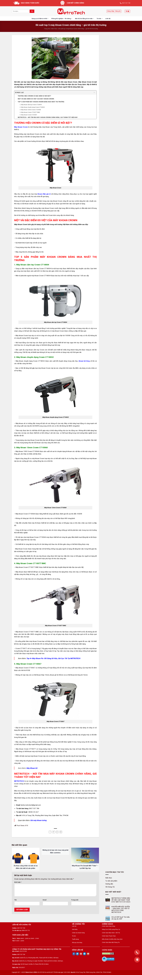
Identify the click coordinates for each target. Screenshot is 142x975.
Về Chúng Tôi (110, 887)
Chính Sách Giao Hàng (108, 926)
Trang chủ (47, 28)
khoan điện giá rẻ (44, 194)
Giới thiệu (75, 929)
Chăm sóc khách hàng (78, 932)
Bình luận (17, 882)
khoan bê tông (84, 361)
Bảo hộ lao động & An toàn (84, 18)
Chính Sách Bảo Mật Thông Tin (111, 942)
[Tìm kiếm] (32, 11)
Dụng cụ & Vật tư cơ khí (39, 18)
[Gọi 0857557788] (137, 952)
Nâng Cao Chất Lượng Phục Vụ (111, 929)
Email (44, 900)
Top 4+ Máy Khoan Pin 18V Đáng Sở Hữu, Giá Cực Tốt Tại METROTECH (53, 658)
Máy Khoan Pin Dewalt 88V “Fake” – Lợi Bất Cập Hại (85, 867)
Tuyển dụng (75, 939)
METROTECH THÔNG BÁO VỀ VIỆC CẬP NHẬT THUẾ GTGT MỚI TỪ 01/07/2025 (120, 900)
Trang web (74, 900)
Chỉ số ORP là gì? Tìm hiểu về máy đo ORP (120, 918)
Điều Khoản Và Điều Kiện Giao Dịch (112, 939)
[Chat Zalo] (137, 960)
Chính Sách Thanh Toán (109, 936)
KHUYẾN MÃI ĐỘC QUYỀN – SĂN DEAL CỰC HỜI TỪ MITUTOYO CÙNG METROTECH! (120, 909)
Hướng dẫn (109, 884)
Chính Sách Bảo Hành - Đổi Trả (111, 932)
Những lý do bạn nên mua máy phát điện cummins (55, 851)
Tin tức (99, 18)
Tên (15, 900)
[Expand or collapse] (94, 92)
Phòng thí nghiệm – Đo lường (61, 18)
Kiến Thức (54, 28)
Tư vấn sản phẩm (111, 881)
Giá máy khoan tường (38, 820)
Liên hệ (107, 18)
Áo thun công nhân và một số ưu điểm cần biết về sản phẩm (26, 867)
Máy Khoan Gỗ (31, 768)
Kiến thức (108, 878)
